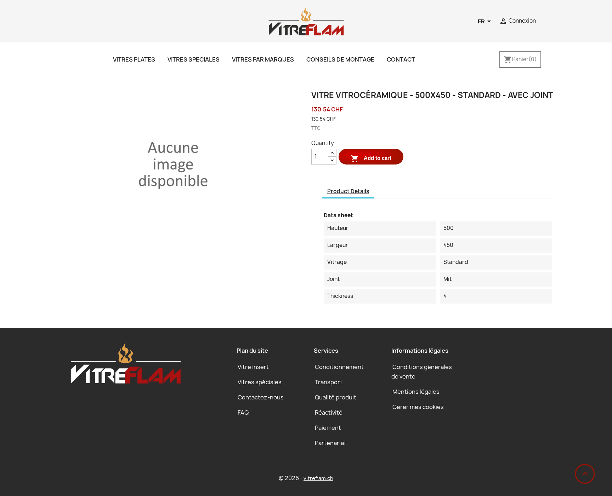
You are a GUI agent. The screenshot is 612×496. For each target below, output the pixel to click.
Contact (401, 59)
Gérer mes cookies (418, 407)
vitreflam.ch (318, 478)
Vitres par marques (263, 59)
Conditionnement (339, 367)
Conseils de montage (340, 59)
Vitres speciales (194, 59)
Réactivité (328, 412)
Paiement (328, 428)
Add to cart (371, 158)
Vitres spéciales (260, 382)
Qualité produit (335, 397)
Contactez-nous (261, 397)
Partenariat (330, 443)
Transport (328, 382)
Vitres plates (134, 59)
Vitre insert (253, 367)
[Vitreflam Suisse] (306, 20)
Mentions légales (416, 392)
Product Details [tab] (348, 191)
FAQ (243, 412)
